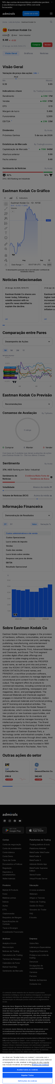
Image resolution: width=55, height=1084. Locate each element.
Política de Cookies (40, 1065)
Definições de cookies (27, 1081)
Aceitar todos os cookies (27, 1070)
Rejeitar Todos (27, 1075)
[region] (27, 1068)
